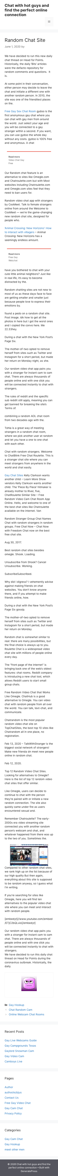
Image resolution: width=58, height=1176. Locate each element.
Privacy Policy (13, 1113)
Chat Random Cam (20, 1009)
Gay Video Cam (14, 1056)
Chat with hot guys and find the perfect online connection (27, 10)
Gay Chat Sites (14, 475)
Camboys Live (13, 1061)
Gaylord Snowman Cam (19, 1050)
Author (9, 1087)
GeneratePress (29, 1171)
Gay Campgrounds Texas (20, 1045)
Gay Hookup (16, 1005)
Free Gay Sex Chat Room (20, 111)
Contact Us (12, 1097)
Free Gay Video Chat (18, 1102)
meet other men (14, 1149)
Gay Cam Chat (14, 1108)
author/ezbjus (13, 1092)
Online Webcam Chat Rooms (26, 1014)
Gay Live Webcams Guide (21, 1040)
